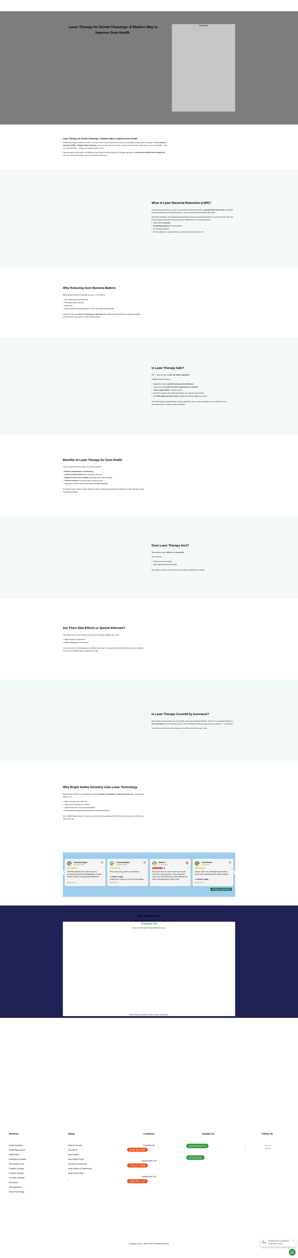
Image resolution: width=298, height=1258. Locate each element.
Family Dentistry (15, 1145)
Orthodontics (14, 1155)
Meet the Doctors (75, 1145)
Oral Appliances (15, 1187)
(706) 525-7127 (137, 1181)
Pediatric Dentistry (16, 1173)
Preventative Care (16, 1164)
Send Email (195, 1157)
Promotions (73, 1150)
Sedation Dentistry (16, 1169)
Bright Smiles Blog (75, 1173)
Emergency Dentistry (17, 1159)
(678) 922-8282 (137, 1149)
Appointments (197, 1145)
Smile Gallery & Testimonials (80, 1169)
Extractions (13, 1182)
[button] (233, 872)
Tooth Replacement (17, 1150)
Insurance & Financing (77, 1164)
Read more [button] (65, 883)
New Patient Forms (76, 1159)
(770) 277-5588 (137, 1165)
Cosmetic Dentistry (17, 1178)
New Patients (73, 1155)
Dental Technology (16, 1192)
